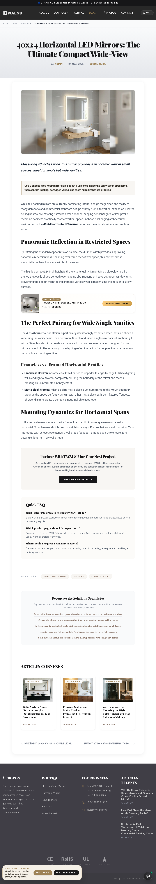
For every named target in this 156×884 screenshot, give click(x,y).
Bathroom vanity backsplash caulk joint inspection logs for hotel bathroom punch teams (78, 626)
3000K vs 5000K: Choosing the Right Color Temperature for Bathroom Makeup (116, 712)
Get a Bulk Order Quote (78, 479)
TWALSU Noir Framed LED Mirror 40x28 (64, 303)
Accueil (44, 13)
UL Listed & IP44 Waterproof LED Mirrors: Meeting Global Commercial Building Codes (137, 829)
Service (79, 13)
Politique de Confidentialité (127, 878)
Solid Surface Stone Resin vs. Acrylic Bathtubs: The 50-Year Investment (36, 712)
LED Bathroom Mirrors (53, 786)
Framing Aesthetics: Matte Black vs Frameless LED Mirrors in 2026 (77, 712)
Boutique (60, 13)
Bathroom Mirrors (51, 793)
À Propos (110, 13)
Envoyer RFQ (43, 872)
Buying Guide (26, 23)
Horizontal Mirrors (55, 576)
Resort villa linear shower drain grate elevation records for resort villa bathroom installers (78, 614)
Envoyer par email (66, 872)
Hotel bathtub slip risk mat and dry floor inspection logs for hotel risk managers (78, 632)
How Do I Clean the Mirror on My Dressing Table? (136, 812)
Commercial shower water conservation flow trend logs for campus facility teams (78, 620)
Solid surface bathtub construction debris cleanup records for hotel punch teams (78, 638)
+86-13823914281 (98, 802)
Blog (92, 13)
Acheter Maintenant (117, 303)
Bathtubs (47, 806)
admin (59, 64)
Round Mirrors (49, 800)
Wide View (78, 576)
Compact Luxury (100, 576)
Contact (127, 13)
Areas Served (49, 813)
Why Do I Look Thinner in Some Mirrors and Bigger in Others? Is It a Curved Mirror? (137, 795)
